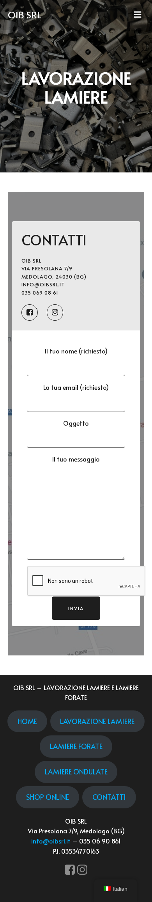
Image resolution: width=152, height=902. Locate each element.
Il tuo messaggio (76, 459)
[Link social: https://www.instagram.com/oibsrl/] (82, 870)
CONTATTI (109, 797)
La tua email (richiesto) (76, 387)
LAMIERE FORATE (76, 746)
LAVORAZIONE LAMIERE (97, 721)
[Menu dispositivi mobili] (137, 14)
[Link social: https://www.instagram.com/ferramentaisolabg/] (59, 312)
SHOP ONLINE (47, 797)
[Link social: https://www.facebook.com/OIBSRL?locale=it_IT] (70, 870)
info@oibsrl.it (51, 840)
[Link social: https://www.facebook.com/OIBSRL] (34, 312)
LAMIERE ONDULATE (76, 771)
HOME (27, 721)
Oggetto (76, 423)
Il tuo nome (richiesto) (76, 350)
